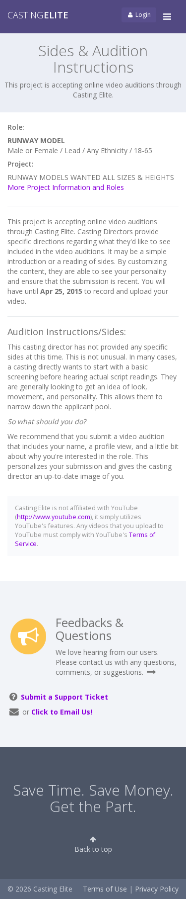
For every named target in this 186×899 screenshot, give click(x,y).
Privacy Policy (157, 889)
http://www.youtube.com (53, 517)
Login (142, 14)
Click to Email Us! (61, 712)
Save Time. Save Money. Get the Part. (93, 798)
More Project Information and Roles (65, 187)
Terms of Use (105, 889)
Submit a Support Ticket (64, 697)
